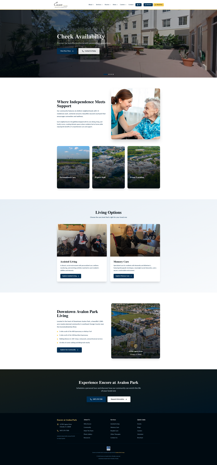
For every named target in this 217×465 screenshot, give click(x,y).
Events (139, 424)
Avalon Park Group (120, 452)
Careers (139, 431)
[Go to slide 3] (107, 74)
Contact (131, 5)
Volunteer (140, 434)
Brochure (140, 438)
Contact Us (114, 438)
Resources (87, 438)
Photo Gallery (88, 434)
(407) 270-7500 (64, 430)
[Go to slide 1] (103, 74)
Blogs (139, 427)
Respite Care (114, 431)
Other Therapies (115, 434)
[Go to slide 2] (105, 74)
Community (87, 427)
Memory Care (115, 427)
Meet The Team (88, 431)
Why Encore (87, 424)
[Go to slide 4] (112, 74)
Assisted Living (115, 424)
